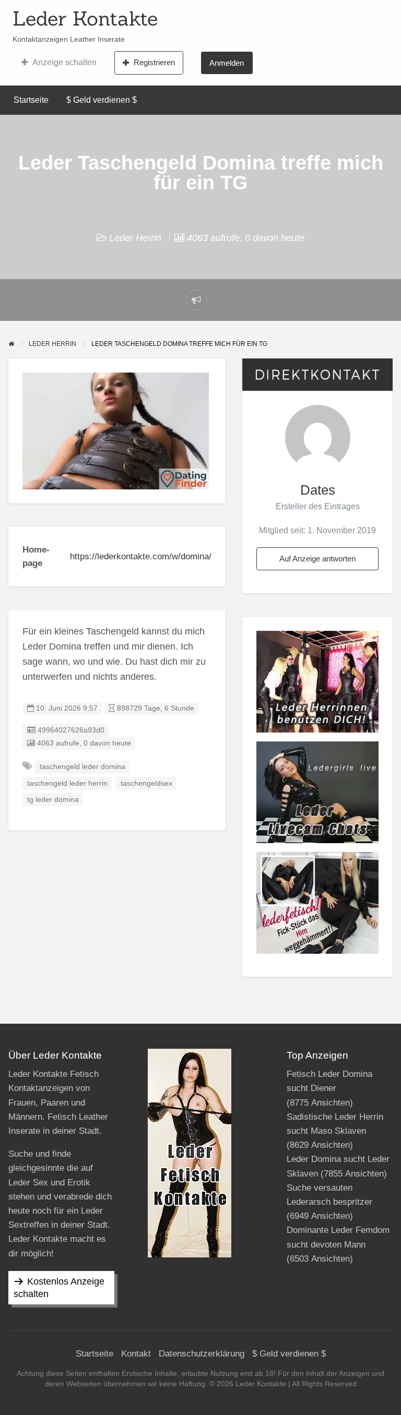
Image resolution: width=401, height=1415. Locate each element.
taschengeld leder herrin (67, 783)
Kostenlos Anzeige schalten (59, 1287)
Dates (317, 490)
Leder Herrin (135, 238)
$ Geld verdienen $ (101, 99)
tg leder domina (53, 800)
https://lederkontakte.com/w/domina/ (140, 556)
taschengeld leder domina (82, 767)
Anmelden (226, 62)
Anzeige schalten (64, 62)
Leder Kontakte (85, 18)
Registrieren (154, 62)
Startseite (31, 99)
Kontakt (136, 1354)
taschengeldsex (146, 783)
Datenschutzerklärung (201, 1354)
